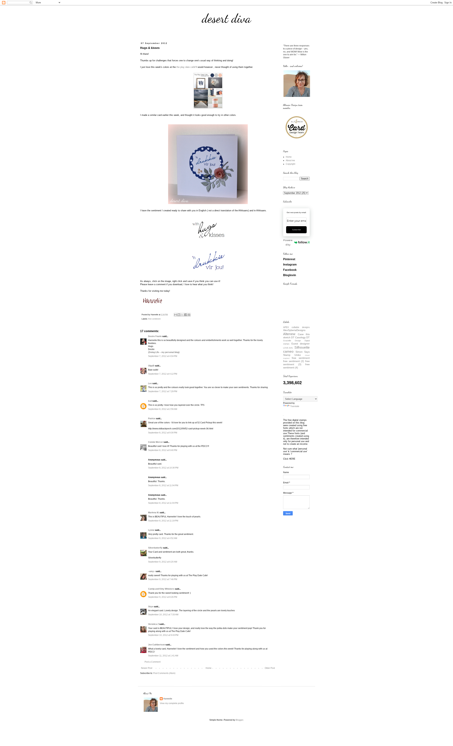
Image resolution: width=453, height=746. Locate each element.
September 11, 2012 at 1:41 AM (163, 655)
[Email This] (175, 315)
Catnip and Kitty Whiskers (161, 589)
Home (208, 668)
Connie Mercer (155, 442)
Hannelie (167, 698)
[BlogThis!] (179, 315)
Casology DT (302, 337)
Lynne (151, 530)
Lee (150, 383)
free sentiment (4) (296, 366)
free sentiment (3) (296, 363)
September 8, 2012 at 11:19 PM (163, 520)
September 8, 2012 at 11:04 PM (163, 485)
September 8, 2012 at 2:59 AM (162, 409)
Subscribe (296, 229)
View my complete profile (172, 703)
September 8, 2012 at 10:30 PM (163, 468)
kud (150, 401)
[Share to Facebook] (185, 315)
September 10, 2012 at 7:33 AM (163, 614)
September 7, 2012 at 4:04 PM (162, 356)
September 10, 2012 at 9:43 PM (163, 635)
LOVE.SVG (288, 348)
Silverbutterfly (155, 548)
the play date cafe (185, 67)
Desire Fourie (155, 336)
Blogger (239, 720)
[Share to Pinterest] (189, 315)
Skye (150, 606)
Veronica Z (153, 624)
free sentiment (154, 319)
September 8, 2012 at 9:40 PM (162, 450)
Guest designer (300, 343)
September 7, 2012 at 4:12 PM (162, 374)
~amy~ (151, 571)
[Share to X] (182, 315)
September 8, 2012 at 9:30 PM (162, 432)
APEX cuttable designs (296, 327)
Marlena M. (153, 512)
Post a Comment (152, 662)
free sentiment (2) (293, 361)
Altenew (289, 334)
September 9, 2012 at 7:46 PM (162, 579)
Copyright (290, 164)
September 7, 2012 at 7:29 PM (162, 391)
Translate (294, 406)
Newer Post (146, 668)
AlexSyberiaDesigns (294, 330)
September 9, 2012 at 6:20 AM (162, 562)
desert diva (226, 18)
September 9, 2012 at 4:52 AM (162, 538)
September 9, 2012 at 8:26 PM (162, 597)
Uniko (297, 355)
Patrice (151, 418)
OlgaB (151, 365)
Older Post (270, 668)
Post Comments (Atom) (164, 673)
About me (290, 160)
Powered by (288, 242)
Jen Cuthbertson (156, 644)
